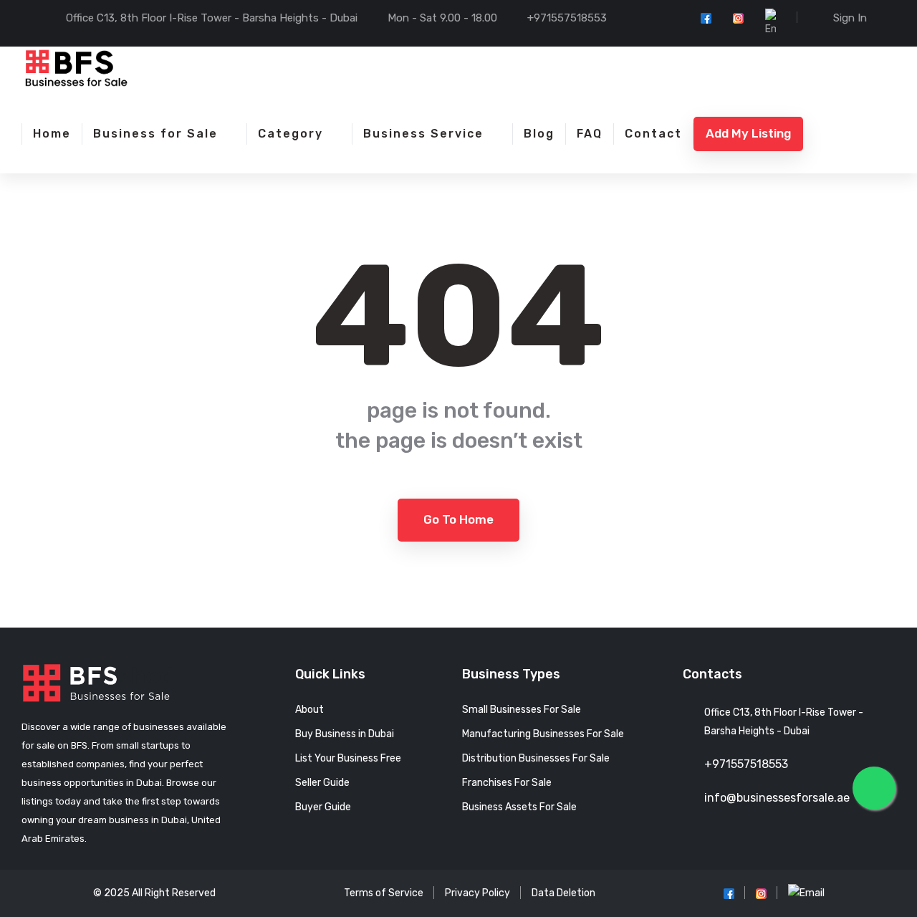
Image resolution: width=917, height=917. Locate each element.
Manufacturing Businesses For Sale (543, 734)
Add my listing (748, 133)
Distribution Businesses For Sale (536, 758)
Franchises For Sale (507, 783)
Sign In (850, 17)
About (309, 710)
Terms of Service (383, 893)
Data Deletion (563, 893)
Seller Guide (322, 783)
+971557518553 (567, 17)
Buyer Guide (323, 807)
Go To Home (458, 519)
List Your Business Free (348, 758)
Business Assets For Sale (519, 807)
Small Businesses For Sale (521, 710)
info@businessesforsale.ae (777, 798)
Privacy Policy (477, 893)
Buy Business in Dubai (344, 734)
